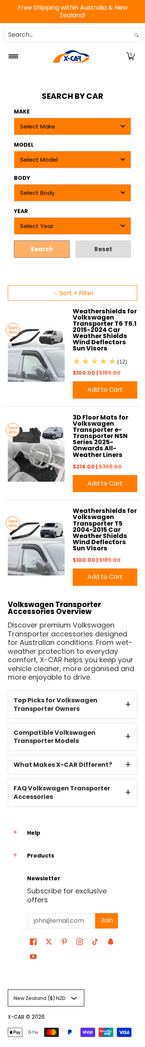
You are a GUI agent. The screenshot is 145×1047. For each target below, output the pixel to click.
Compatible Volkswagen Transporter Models (55, 737)
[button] (130, 56)
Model (24, 145)
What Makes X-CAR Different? (63, 764)
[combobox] (68, 34)
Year (21, 211)
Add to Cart (105, 389)
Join (107, 920)
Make (22, 111)
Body (22, 178)
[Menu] (13, 56)
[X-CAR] (71, 56)
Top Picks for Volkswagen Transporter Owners (55, 704)
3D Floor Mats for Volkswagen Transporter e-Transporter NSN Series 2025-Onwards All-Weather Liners (100, 436)
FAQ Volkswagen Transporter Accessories (62, 792)
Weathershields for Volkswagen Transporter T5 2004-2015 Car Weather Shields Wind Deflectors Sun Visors (105, 529)
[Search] (136, 34)
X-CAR (16, 1017)
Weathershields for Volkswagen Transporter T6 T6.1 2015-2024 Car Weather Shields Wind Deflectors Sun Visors (105, 330)
